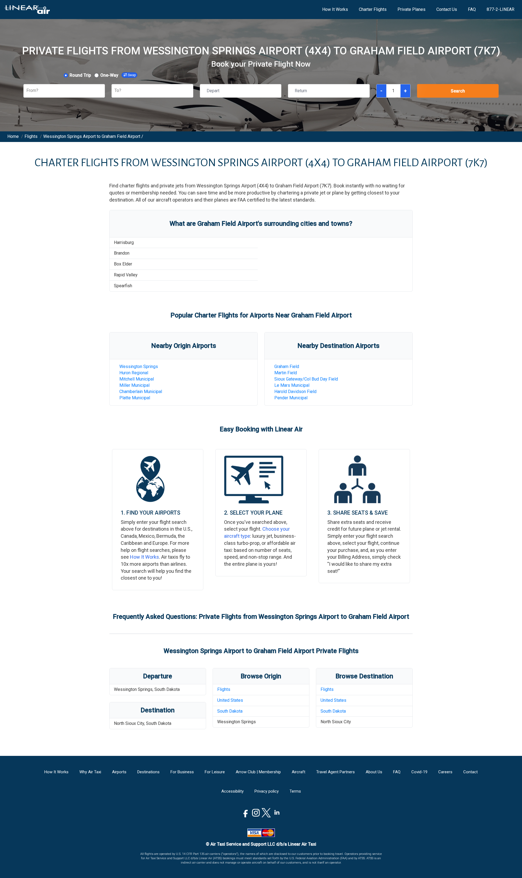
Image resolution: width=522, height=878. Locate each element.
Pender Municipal (290, 397)
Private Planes (411, 9)
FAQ (472, 9)
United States (230, 700)
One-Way (109, 75)
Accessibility (232, 791)
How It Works (335, 9)
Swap (132, 75)
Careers (445, 771)
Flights (223, 689)
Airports (119, 771)
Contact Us (446, 9)
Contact (470, 771)
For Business (182, 771)
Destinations (148, 771)
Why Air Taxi (90, 771)
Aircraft (298, 771)
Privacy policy (266, 791)
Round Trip (80, 75)
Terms (295, 791)
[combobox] (26, 91)
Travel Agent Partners (335, 771)
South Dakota (230, 711)
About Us (374, 771)
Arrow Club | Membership (258, 771)
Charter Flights (373, 9)
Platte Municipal (134, 397)
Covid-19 (419, 771)
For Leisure (215, 771)
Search (458, 91)
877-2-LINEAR (500, 9)
